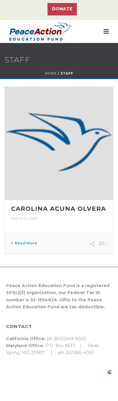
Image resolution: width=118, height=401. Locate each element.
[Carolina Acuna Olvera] (59, 143)
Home (51, 73)
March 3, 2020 (24, 218)
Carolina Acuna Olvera (58, 208)
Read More (26, 243)
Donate (62, 9)
